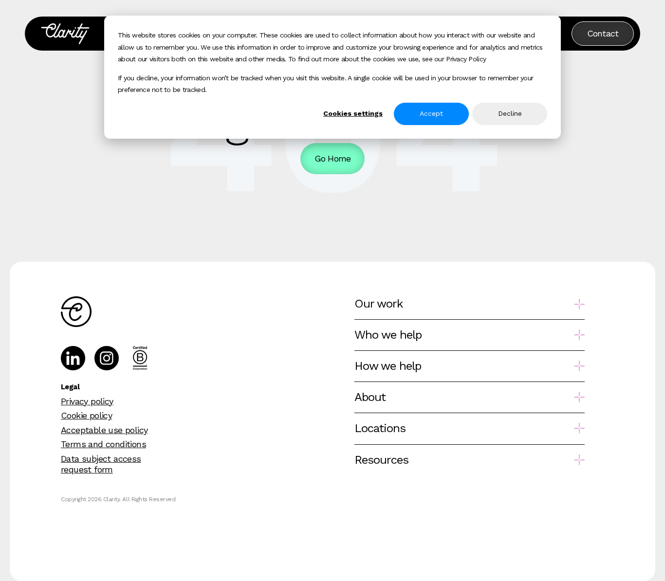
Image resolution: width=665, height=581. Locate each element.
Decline (510, 113)
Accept (431, 113)
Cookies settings (353, 113)
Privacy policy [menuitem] (87, 401)
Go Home (332, 158)
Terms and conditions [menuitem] (103, 444)
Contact (603, 33)
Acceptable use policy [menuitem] (104, 430)
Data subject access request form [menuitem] (101, 464)
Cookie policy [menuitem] (86, 415)
